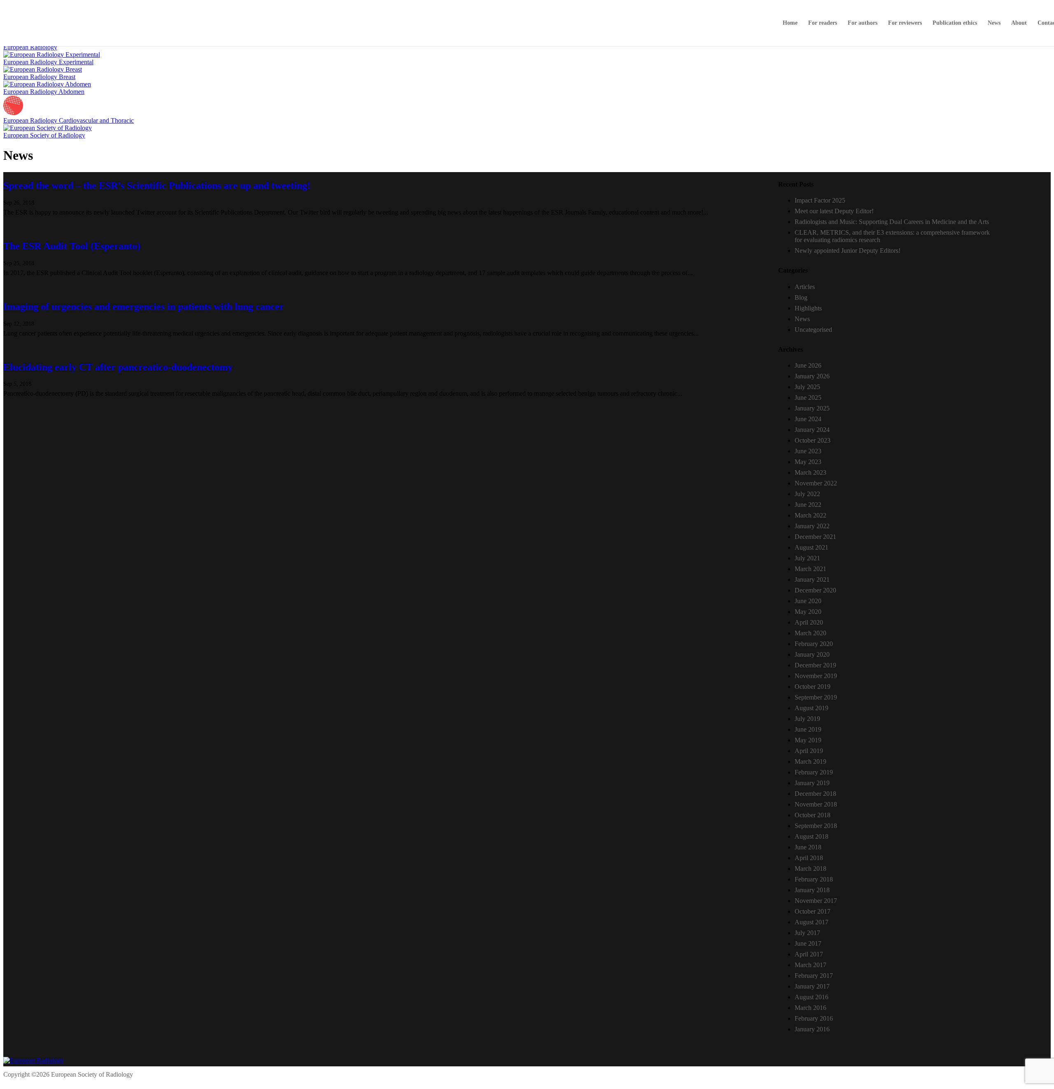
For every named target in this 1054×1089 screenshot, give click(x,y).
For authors (862, 23)
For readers (822, 23)
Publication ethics (955, 23)
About (1019, 23)
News (994, 23)
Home (790, 23)
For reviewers (905, 23)
